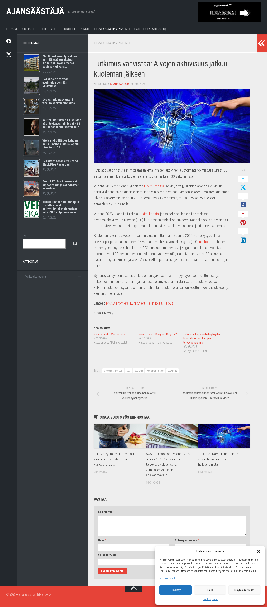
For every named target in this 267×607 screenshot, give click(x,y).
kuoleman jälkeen (155, 370)
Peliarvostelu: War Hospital (110, 334)
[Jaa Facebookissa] (243, 201)
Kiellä (210, 590)
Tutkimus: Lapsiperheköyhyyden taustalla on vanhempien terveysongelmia (202, 338)
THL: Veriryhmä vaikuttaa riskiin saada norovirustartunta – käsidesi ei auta (115, 459)
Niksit (85, 29)
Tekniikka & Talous (160, 303)
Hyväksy (176, 590)
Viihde (55, 29)
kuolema (139, 370)
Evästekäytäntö (210, 599)
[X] (8, 54)
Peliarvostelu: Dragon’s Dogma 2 (158, 334)
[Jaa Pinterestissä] (243, 218)
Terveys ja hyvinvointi (112, 29)
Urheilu (70, 29)
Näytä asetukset (244, 590)
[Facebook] (8, 41)
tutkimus (172, 370)
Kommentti (106, 511)
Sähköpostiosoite (187, 540)
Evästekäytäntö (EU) (150, 29)
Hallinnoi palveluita (169, 578)
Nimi (102, 540)
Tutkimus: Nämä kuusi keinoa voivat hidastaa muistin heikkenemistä (218, 459)
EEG (128, 370)
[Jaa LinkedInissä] (243, 236)
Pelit (42, 29)
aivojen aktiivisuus (113, 370)
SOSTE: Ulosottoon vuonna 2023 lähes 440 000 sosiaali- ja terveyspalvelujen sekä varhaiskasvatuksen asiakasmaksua (168, 464)
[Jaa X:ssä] (243, 183)
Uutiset (28, 29)
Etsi (25, 236)
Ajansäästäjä (35, 11)
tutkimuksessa (154, 186)
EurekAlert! (138, 303)
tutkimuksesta (149, 214)
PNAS (110, 303)
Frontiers (122, 303)
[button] (259, 551)
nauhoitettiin (207, 241)
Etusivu (12, 29)
